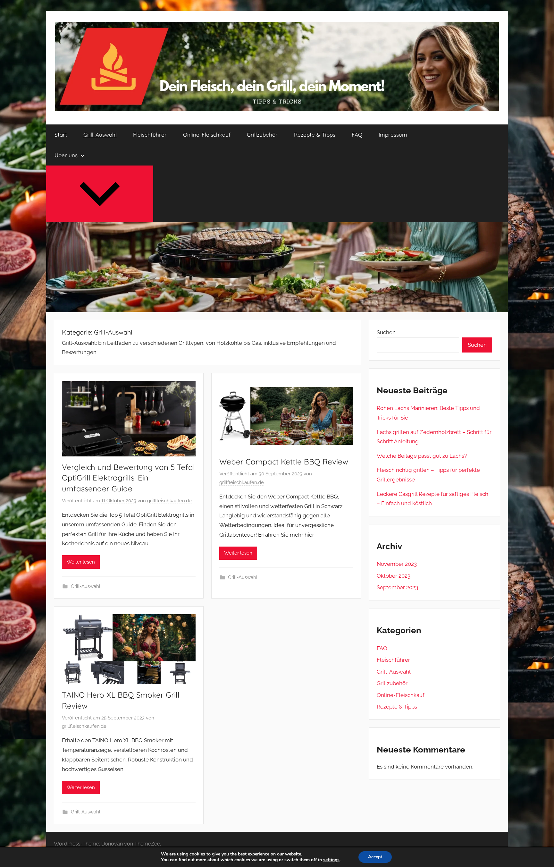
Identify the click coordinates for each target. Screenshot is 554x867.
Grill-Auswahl (100, 134)
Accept (375, 857)
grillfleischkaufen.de (169, 501)
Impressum (393, 134)
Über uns (66, 155)
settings (331, 860)
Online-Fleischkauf (207, 134)
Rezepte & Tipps (314, 134)
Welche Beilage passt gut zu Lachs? (422, 456)
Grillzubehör (262, 134)
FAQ (357, 134)
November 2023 (397, 564)
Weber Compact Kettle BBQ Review (283, 461)
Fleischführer (150, 134)
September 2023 (397, 587)
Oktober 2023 (393, 576)
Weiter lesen (81, 562)
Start (61, 134)
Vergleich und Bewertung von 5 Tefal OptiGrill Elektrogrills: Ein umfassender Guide (128, 477)
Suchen (386, 332)
